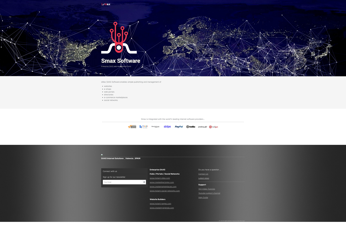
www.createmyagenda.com (162, 208)
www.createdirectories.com (162, 182)
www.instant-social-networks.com (165, 191)
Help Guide (203, 197)
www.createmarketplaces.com (163, 186)
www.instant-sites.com (160, 178)
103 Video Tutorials (206, 189)
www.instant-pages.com (160, 203)
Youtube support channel (209, 193)
